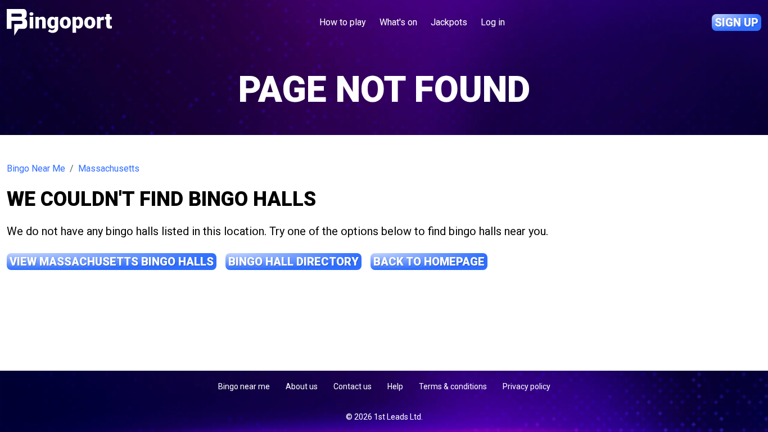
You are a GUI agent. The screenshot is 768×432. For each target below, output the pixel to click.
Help (395, 386)
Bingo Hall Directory (293, 261)
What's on (398, 22)
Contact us (352, 386)
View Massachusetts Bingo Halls (112, 261)
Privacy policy (526, 386)
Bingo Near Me (36, 168)
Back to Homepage (429, 261)
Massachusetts (108, 168)
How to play (342, 22)
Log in (493, 22)
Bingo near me (244, 386)
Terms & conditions (453, 386)
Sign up (736, 22)
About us (302, 386)
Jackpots (449, 22)
